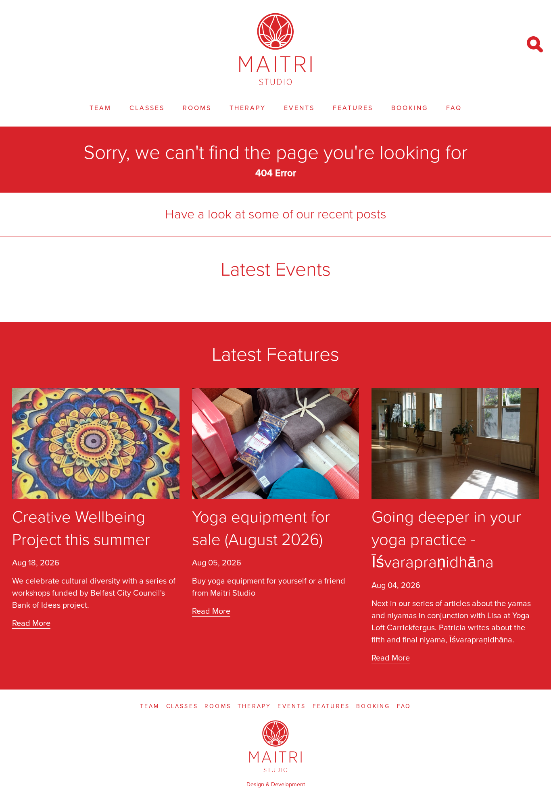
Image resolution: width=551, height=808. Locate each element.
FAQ (454, 108)
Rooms (197, 108)
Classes (147, 108)
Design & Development (275, 784)
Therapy (248, 108)
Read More (31, 623)
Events (299, 108)
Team (100, 108)
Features (353, 108)
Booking (409, 108)
